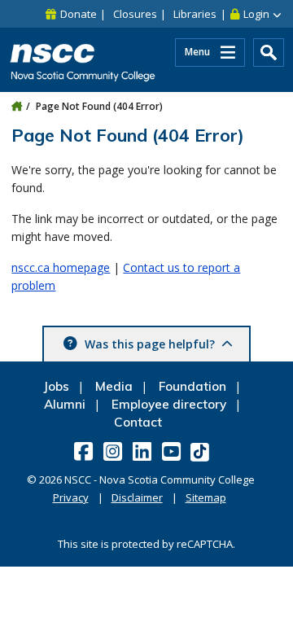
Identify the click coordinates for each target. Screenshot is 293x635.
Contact (138, 422)
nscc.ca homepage (60, 267)
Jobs (56, 386)
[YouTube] (173, 451)
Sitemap (206, 497)
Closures (135, 14)
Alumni (64, 404)
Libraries (194, 14)
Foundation (192, 386)
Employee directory (169, 404)
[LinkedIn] (144, 451)
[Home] (16, 106)
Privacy (71, 497)
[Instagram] (114, 451)
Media (114, 386)
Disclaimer (137, 497)
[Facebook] (85, 451)
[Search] (268, 52)
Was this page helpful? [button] (149, 344)
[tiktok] (201, 451)
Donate (78, 14)
